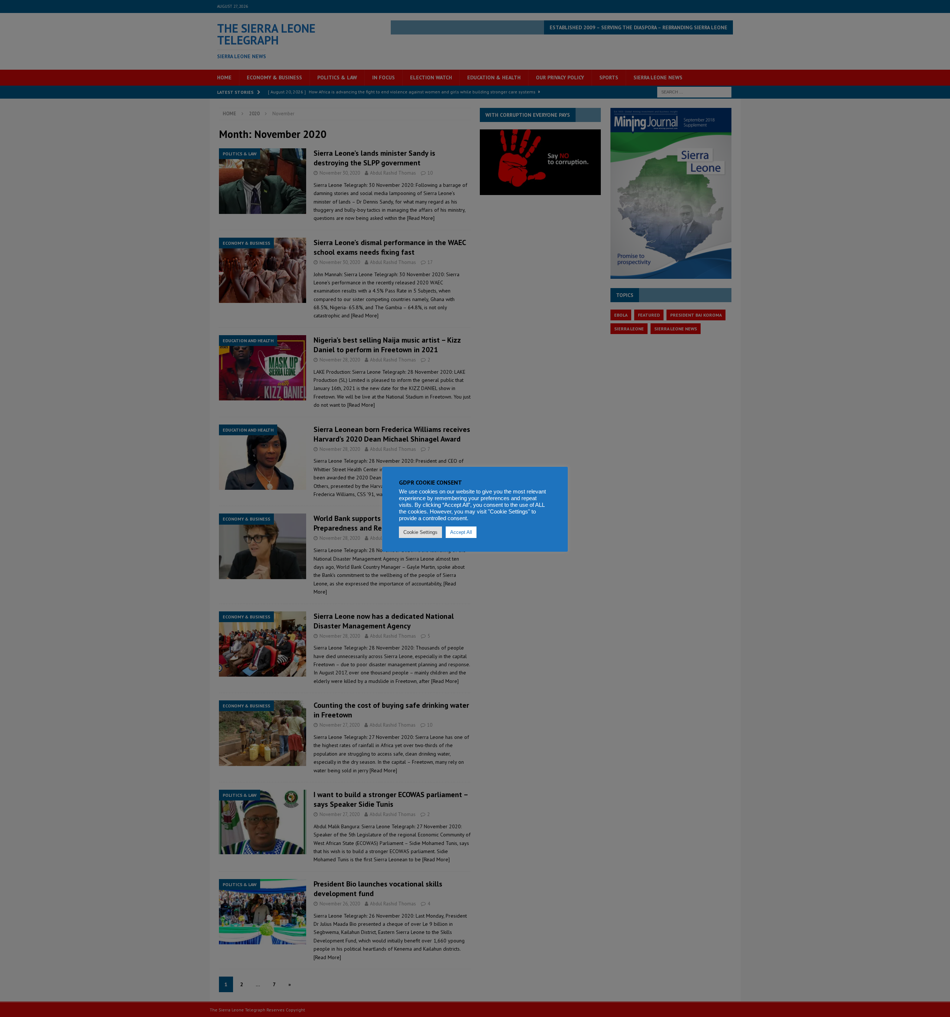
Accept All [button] (461, 532)
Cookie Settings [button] (420, 532)
